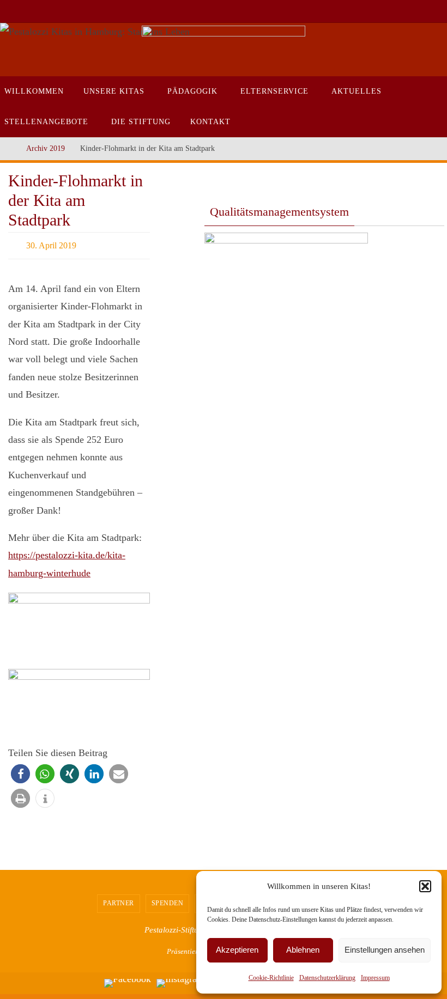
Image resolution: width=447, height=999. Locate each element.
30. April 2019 (51, 243)
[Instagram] (180, 980)
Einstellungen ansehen (385, 949)
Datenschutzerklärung (327, 978)
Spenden (168, 900)
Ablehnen (302, 949)
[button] (425, 886)
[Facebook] (127, 980)
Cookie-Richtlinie (271, 978)
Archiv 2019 (45, 148)
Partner (118, 900)
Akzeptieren (237, 949)
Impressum (375, 978)
